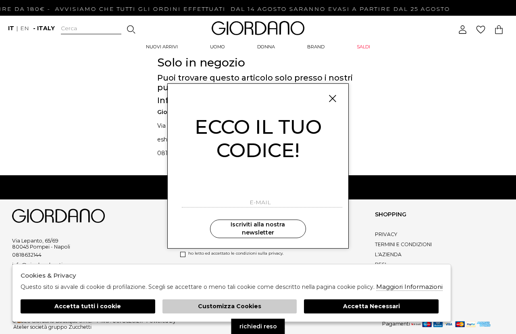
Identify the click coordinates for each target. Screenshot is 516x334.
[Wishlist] (481, 30)
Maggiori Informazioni (409, 286)
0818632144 (27, 255)
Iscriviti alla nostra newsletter (258, 228)
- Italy (44, 28)
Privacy (386, 234)
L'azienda (388, 254)
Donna (266, 47)
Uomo (217, 47)
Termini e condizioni (403, 244)
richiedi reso (258, 326)
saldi (363, 47)
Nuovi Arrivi (162, 47)
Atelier (21, 327)
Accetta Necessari (371, 306)
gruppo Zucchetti (70, 327)
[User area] (463, 30)
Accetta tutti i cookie (87, 306)
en (24, 28)
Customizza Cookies (229, 306)
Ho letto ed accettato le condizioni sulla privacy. (235, 253)
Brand (316, 47)
